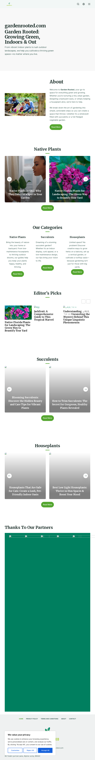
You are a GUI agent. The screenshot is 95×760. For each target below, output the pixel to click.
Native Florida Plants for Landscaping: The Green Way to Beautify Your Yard (17, 326)
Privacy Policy (32, 719)
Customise (15, 750)
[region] (30, 743)
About (63, 719)
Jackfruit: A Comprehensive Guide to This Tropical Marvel (44, 315)
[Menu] (89, 4)
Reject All (30, 750)
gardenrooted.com (55, 748)
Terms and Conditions (49, 719)
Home (21, 719)
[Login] (84, 4)
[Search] (78, 4)
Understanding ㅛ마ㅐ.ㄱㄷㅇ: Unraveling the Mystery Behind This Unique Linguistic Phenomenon (76, 317)
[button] (88, 301)
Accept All (45, 750)
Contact (72, 719)
